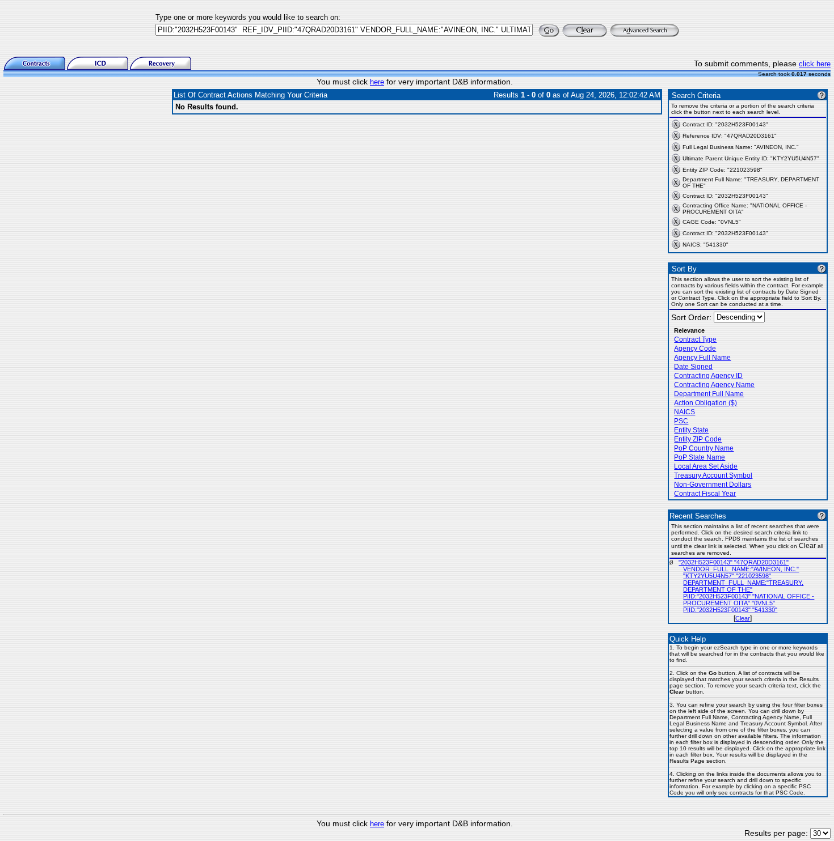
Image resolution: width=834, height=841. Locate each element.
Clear (742, 618)
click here (815, 64)
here (377, 82)
